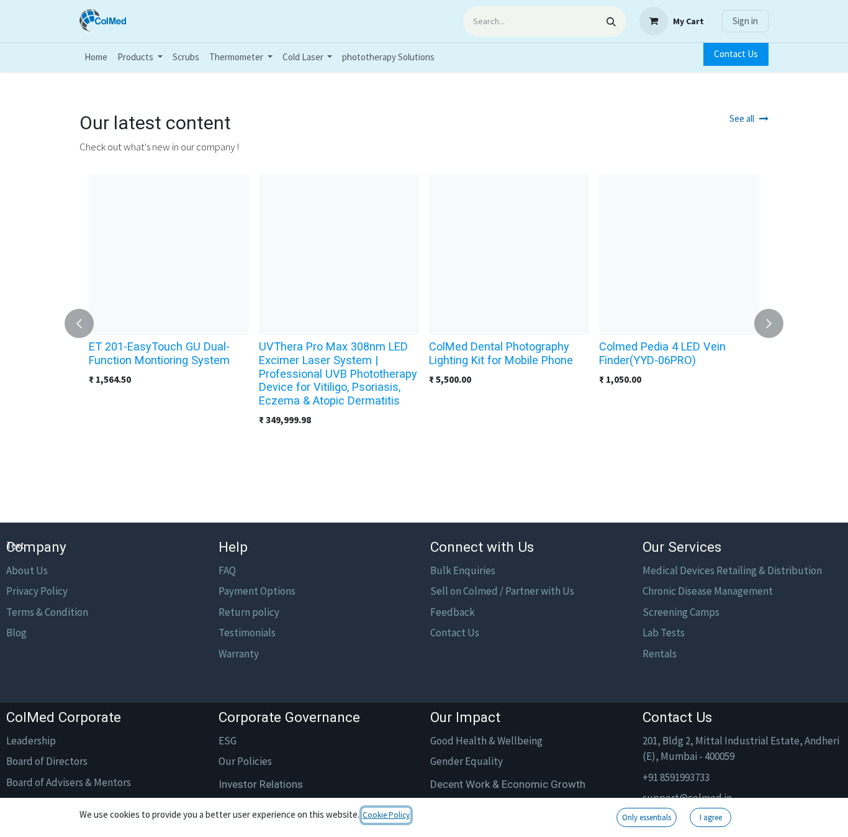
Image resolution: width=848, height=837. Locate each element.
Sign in (745, 21)
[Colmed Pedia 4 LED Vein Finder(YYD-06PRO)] (679, 255)
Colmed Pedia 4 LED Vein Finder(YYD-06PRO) (662, 353)
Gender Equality (466, 761)
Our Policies (245, 761)
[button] (86, 324)
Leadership (31, 741)
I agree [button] (711, 817)
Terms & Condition (47, 612)
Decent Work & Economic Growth (507, 784)
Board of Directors (47, 761)
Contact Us (736, 54)
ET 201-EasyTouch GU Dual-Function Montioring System (159, 353)
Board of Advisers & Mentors (68, 782)
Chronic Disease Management (708, 591)
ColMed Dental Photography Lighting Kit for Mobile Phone (501, 353)
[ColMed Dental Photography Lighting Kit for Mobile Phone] (509, 255)
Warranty (239, 654)
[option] (424, 324)
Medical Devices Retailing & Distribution (732, 570)
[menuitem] (95, 57)
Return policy (249, 612)
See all (741, 118)
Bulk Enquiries (462, 570)
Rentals (660, 654)
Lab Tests (664, 632)
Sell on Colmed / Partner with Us (502, 591)
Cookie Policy (386, 815)
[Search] (611, 21)
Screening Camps (681, 612)
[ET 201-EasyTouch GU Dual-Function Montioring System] (169, 255)
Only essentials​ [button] (646, 817)
